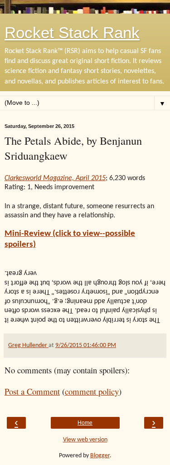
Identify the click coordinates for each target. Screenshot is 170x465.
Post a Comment (32, 391)
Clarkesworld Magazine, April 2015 (55, 178)
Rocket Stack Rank (72, 32)
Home (85, 423)
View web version (85, 439)
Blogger (100, 455)
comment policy (92, 391)
